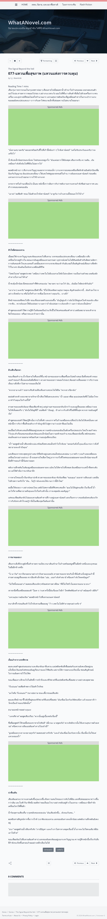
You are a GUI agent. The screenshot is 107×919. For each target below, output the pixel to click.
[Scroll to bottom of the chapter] (87, 61)
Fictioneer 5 (100, 915)
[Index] (49, 863)
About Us (17, 915)
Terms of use (7, 915)
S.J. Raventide (16, 78)
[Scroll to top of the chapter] (87, 863)
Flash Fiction (86, 4)
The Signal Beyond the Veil (21, 68)
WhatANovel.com (29, 22)
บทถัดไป (60, 850)
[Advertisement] (53, 127)
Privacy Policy (27, 915)
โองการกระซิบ (69, 4)
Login (37, 915)
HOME (25, 4)
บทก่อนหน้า (48, 850)
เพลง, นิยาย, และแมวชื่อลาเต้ (45, 4)
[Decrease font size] (10, 61)
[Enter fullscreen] (56, 61)
